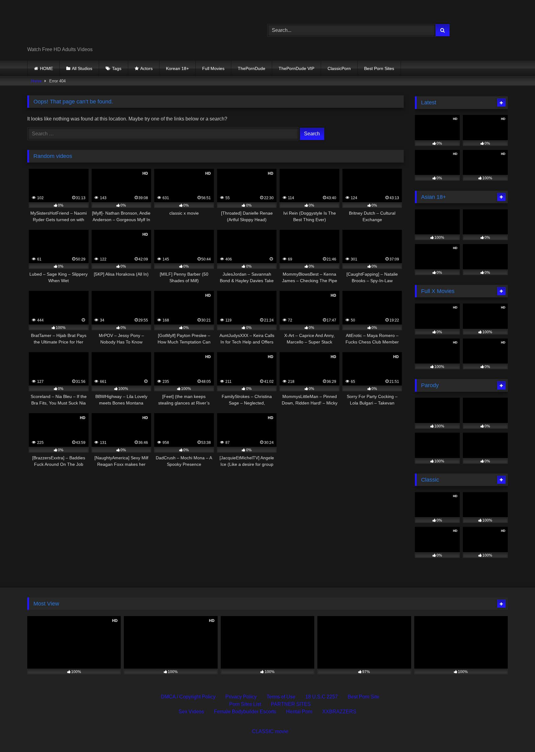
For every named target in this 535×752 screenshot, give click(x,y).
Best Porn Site (363, 696)
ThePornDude (251, 68)
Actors (146, 68)
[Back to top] (516, 734)
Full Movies (213, 68)
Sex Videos (191, 711)
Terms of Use (281, 696)
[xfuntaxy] (83, 25)
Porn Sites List (245, 704)
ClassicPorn (339, 68)
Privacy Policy (241, 696)
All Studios (82, 68)
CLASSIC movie (270, 731)
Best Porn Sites (379, 68)
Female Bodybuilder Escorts (245, 711)
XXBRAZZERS (339, 711)
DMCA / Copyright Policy (188, 696)
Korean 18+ (177, 68)
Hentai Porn (299, 711)
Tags (116, 68)
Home (36, 81)
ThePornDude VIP (296, 68)
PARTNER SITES (291, 704)
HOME (46, 68)
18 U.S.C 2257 (321, 696)
